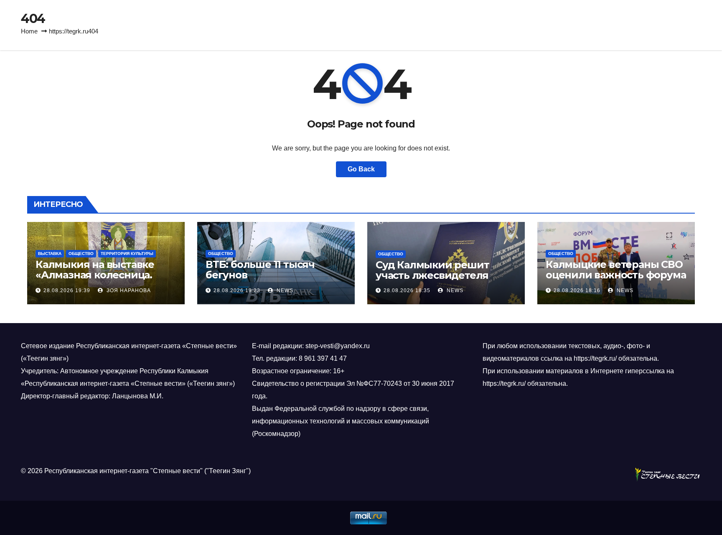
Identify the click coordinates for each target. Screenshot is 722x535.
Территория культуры (127, 253)
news (284, 290)
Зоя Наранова (128, 290)
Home (29, 31)
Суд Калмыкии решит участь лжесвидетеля (432, 270)
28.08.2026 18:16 (577, 290)
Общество (81, 253)
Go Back (361, 169)
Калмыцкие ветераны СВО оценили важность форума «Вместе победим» (616, 274)
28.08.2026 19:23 (237, 290)
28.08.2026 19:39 (66, 290)
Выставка (49, 253)
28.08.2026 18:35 (407, 290)
